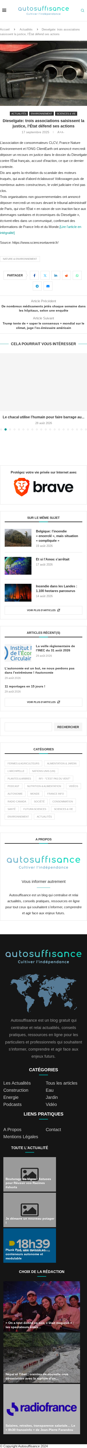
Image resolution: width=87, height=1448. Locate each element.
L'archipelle (16, 771)
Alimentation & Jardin (62, 763)
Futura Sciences (34, 809)
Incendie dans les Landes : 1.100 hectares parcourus (56, 588)
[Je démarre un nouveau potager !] (29, 1210)
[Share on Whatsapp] (77, 275)
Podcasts (12, 1104)
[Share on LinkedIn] (55, 275)
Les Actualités (17, 1083)
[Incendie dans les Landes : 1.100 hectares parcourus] (18, 593)
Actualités (26, 29)
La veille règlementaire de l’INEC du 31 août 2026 (55, 648)
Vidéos (73, 786)
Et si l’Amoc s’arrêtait (52, 559)
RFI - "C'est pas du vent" (54, 778)
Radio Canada (17, 801)
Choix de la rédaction (41, 1272)
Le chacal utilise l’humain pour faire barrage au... (43, 417)
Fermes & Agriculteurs (23, 763)
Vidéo (51, 1104)
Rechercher (68, 727)
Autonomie (15, 793)
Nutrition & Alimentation (44, 786)
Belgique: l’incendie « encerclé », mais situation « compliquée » (57, 535)
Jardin (52, 1097)
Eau (50, 1090)
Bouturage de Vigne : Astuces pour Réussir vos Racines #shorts (28, 1183)
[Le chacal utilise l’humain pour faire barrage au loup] (43, 382)
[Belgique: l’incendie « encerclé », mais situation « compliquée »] (18, 538)
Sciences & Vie (63, 809)
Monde (34, 793)
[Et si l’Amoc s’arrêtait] (18, 566)
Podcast (13, 786)
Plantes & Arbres (19, 778)
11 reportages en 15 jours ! (25, 686)
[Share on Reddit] (66, 275)
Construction (15, 1090)
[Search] (82, 10)
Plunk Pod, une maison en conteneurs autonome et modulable (26, 1254)
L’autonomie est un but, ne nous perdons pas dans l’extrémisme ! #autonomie (40, 671)
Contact (53, 1129)
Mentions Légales (20, 1136)
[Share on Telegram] (37, 286)
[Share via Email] (48, 286)
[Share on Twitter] (45, 275)
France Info (55, 793)
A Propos (12, 1129)
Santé (12, 809)
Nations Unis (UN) (43, 771)
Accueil (5, 29)
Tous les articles (61, 1083)
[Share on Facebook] (34, 275)
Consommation (62, 801)
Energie (11, 1097)
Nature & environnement (20, 259)
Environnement (18, 816)
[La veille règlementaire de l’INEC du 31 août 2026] (18, 653)
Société (39, 801)
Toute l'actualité (29, 1148)
